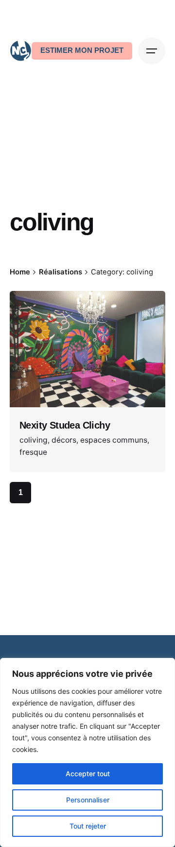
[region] (87, 752)
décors (64, 440)
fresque (33, 452)
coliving (33, 440)
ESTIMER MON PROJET (81, 50)
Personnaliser (87, 800)
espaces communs (113, 440)
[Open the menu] (151, 50)
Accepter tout (88, 773)
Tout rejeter (88, 826)
